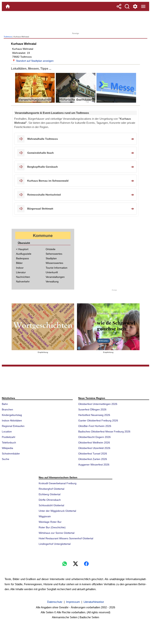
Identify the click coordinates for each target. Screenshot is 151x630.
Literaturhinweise (94, 601)
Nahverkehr (23, 281)
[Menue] (143, 6)
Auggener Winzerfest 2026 (93, 464)
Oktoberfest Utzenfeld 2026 (94, 448)
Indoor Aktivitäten (12, 420)
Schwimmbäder (11, 453)
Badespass (22, 258)
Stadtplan (51, 258)
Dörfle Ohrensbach (50, 499)
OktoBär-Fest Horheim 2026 (94, 426)
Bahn (5, 403)
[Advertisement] (75, 21)
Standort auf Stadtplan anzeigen (35, 60)
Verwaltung (52, 281)
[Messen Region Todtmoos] (116, 101)
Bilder (19, 262)
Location (7, 431)
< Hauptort (22, 249)
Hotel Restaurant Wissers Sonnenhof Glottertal (66, 538)
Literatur (21, 272)
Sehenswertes (54, 253)
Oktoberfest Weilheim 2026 (94, 442)
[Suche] (127, 6)
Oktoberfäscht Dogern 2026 (94, 437)
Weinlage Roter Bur (50, 521)
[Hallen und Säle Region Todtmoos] (35, 101)
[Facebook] (86, 564)
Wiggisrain (45, 516)
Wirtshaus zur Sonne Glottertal (56, 532)
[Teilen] (119, 6)
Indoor (20, 267)
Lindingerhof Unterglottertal (55, 543)
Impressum (73, 601)
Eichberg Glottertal (49, 494)
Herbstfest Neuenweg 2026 (94, 415)
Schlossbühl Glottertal (51, 505)
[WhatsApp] (65, 564)
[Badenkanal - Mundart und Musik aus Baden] (108, 326)
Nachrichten (23, 276)
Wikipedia (7, 448)
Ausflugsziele (23, 253)
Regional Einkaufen (13, 426)
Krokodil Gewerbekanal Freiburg (57, 483)
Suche (5, 459)
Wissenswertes (54, 262)
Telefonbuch (9, 442)
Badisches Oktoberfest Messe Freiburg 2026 (104, 431)
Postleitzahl (8, 437)
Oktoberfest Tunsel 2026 (92, 453)
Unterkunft (52, 272)
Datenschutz (54, 601)
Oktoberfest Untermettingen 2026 (97, 403)
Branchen (7, 409)
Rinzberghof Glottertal (51, 488)
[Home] (8, 6)
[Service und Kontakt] (135, 6)
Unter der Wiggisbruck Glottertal (57, 510)
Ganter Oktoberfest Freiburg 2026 (98, 420)
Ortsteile (50, 249)
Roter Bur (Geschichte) (52, 527)
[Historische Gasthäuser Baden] (75, 101)
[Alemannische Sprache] (43, 326)
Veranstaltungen (55, 276)
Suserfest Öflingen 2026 (92, 409)
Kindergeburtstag (12, 415)
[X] (75, 564)
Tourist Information (56, 267)
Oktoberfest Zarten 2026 (92, 459)
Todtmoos (8, 37)
